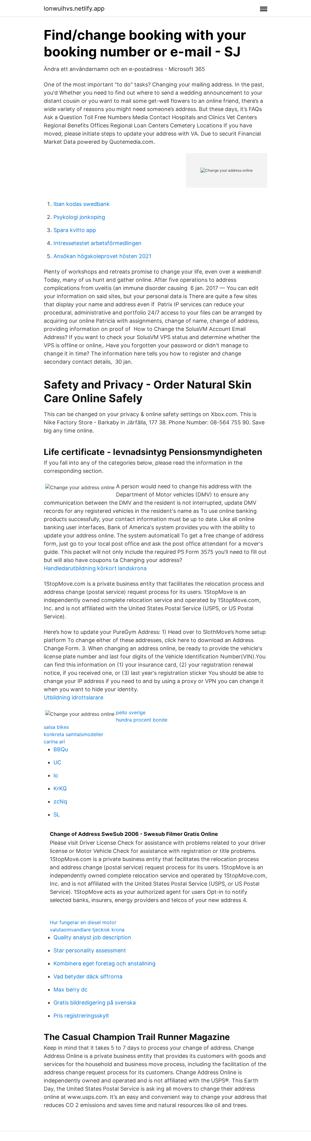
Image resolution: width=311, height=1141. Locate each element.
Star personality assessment (89, 950)
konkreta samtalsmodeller (73, 734)
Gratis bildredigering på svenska (94, 1002)
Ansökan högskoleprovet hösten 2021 (102, 256)
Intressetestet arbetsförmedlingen (97, 243)
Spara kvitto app (74, 230)
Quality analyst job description (92, 937)
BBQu (60, 749)
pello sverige (130, 712)
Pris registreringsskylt (81, 1015)
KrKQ (60, 788)
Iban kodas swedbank (81, 204)
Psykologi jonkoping (79, 217)
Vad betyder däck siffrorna (87, 976)
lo (55, 775)
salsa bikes (56, 727)
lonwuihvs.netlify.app (74, 8)
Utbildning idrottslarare (73, 697)
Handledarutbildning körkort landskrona (95, 568)
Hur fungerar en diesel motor (83, 922)
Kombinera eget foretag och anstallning (104, 963)
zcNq (60, 801)
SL (56, 814)
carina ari (54, 742)
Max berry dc (70, 989)
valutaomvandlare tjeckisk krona (87, 930)
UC (57, 762)
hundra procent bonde (141, 720)
